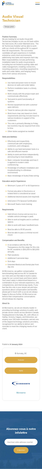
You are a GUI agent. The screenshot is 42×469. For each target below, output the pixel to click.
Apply (21, 370)
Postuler (21, 360)
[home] (8, 3)
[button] (37, 3)
